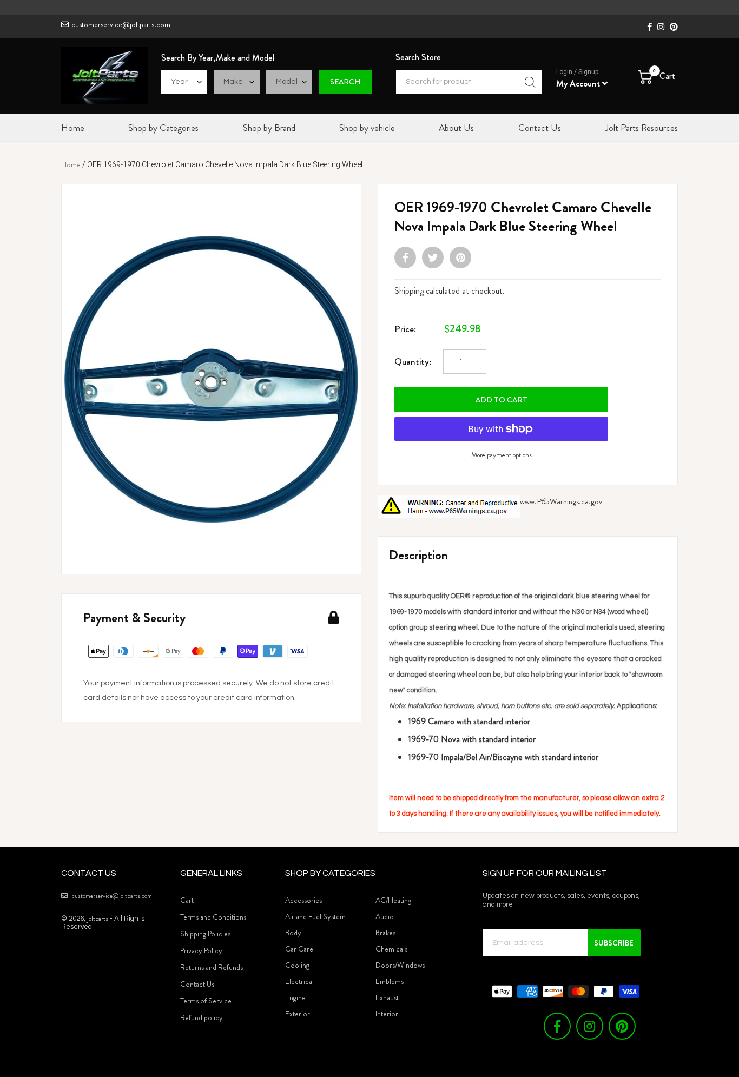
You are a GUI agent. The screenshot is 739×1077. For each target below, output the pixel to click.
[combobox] (469, 82)
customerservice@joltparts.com (120, 24)
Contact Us (197, 984)
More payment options (501, 455)
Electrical (299, 981)
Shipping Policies (205, 933)
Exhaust (387, 997)
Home (71, 164)
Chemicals (391, 948)
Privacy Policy (201, 950)
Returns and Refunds (211, 967)
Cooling (297, 965)
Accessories (303, 900)
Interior (386, 1013)
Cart (187, 900)
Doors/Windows (400, 965)
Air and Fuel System (315, 916)
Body (293, 932)
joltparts (97, 918)
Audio (384, 916)
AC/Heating (393, 900)
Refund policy (201, 1017)
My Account (579, 83)
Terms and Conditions (213, 916)
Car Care (299, 948)
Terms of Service (206, 1000)
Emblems (389, 981)
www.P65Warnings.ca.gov (561, 501)
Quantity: (412, 361)
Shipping (409, 291)
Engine (295, 997)
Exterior (297, 1013)
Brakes (385, 932)
